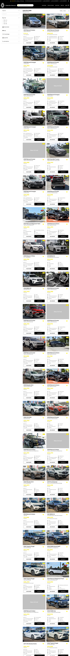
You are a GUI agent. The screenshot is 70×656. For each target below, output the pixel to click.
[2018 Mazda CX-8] (34, 376)
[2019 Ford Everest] (57, 473)
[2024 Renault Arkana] (57, 343)
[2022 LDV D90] (34, 408)
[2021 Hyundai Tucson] (57, 150)
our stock (57, 5)
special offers (51, 5)
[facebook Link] (68, 1)
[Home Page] (2, 5)
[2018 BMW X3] (57, 247)
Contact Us (39, 42)
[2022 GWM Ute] (57, 602)
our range (44, 5)
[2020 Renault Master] (57, 21)
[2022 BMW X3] (34, 279)
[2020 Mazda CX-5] (34, 473)
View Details (28, 42)
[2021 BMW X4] (57, 505)
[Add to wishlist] (43, 30)
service (62, 5)
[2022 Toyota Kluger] (34, 537)
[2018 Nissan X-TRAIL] (34, 247)
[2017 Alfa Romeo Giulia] (34, 634)
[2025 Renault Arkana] (57, 214)
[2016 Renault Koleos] (34, 505)
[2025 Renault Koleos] (34, 440)
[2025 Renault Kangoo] (34, 53)
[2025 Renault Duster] (57, 53)
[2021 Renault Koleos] (34, 21)
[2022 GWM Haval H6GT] (57, 537)
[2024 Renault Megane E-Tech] (34, 214)
